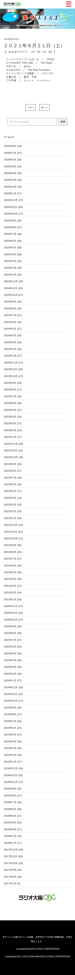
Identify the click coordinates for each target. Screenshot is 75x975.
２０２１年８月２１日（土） (34, 45)
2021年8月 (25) (13, 552)
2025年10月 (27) (13, 213)
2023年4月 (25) (13, 416)
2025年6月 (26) (13, 240)
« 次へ (30, 107)
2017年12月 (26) (13, 849)
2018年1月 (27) (13, 842)
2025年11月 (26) (13, 207)
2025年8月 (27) (13, 227)
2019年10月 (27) (13, 700)
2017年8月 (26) (13, 876)
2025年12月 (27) (13, 200)
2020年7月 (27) (13, 639)
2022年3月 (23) (13, 504)
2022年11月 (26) (13, 450)
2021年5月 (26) (13, 572)
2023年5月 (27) (13, 410)
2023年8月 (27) (13, 389)
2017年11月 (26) (13, 856)
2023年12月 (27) (13, 362)
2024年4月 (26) (13, 335)
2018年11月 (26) (13, 775)
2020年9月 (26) (13, 626)
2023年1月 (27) (13, 436)
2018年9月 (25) (13, 788)
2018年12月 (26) (13, 768)
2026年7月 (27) (13, 152)
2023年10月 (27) (13, 376)
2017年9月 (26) (13, 869)
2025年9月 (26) (13, 220)
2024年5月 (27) (13, 328)
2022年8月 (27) (13, 470)
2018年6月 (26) (13, 809)
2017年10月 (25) (13, 863)
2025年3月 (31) (13, 261)
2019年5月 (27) (13, 734)
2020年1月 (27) (13, 680)
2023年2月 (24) (13, 430)
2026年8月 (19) (13, 146)
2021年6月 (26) (13, 565)
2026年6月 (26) (13, 159)
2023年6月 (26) (13, 403)
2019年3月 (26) (13, 748)
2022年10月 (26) (13, 457)
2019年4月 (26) (13, 741)
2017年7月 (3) (12, 883)
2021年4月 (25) (13, 579)
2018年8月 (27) (13, 795)
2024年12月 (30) (13, 281)
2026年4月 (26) (13, 173)
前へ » (44, 107)
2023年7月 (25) (13, 396)
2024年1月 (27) (13, 355)
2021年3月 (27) (13, 585)
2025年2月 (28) (13, 267)
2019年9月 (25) (13, 707)
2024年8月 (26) (13, 308)
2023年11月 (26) (13, 369)
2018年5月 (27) (13, 815)
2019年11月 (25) (13, 694)
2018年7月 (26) (13, 802)
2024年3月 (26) (13, 342)
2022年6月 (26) (13, 484)
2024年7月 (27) (13, 315)
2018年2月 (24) (13, 836)
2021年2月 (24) (13, 592)
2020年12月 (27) (13, 606)
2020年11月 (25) (13, 612)
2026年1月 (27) (13, 193)
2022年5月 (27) (13, 491)
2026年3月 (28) (13, 179)
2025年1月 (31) (13, 274)
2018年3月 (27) (13, 829)
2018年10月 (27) (13, 782)
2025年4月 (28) (13, 254)
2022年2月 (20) (13, 511)
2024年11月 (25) (13, 288)
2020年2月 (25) (13, 673)
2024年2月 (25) (13, 349)
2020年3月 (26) (13, 666)
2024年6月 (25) (13, 322)
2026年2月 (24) (13, 186)
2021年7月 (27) (13, 558)
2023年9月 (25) (13, 382)
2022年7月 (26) (13, 477)
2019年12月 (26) (13, 687)
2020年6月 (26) (13, 646)
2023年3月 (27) (13, 423)
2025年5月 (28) (13, 247)
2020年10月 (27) (13, 619)
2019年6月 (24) (13, 727)
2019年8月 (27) (13, 714)
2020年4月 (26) (13, 660)
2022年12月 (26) (13, 443)
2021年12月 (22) (13, 524)
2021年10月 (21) (13, 538)
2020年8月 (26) (13, 633)
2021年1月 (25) (13, 599)
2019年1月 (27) (13, 761)
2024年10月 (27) (13, 294)
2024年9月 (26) (13, 301)
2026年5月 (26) (13, 166)
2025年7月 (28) (13, 233)
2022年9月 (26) (13, 464)
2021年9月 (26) (13, 545)
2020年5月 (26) (13, 653)
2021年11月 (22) (13, 531)
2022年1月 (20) (13, 518)
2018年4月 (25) (13, 822)
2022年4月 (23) (13, 497)
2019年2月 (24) (13, 755)
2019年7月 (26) (13, 721)
